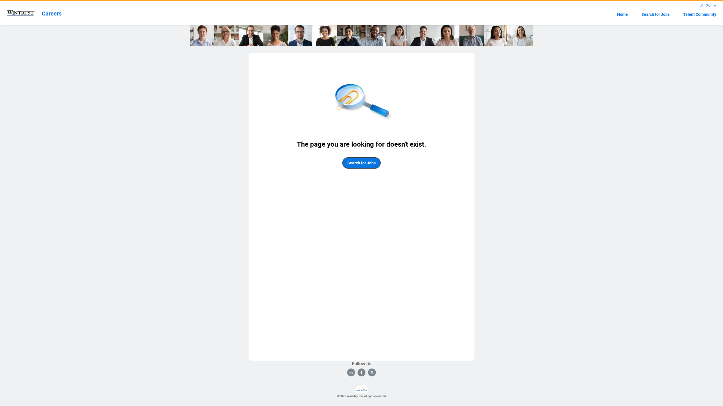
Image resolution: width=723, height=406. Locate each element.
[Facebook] (361, 372)
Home (622, 14)
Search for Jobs (655, 14)
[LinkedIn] (351, 372)
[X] (372, 372)
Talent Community (699, 14)
